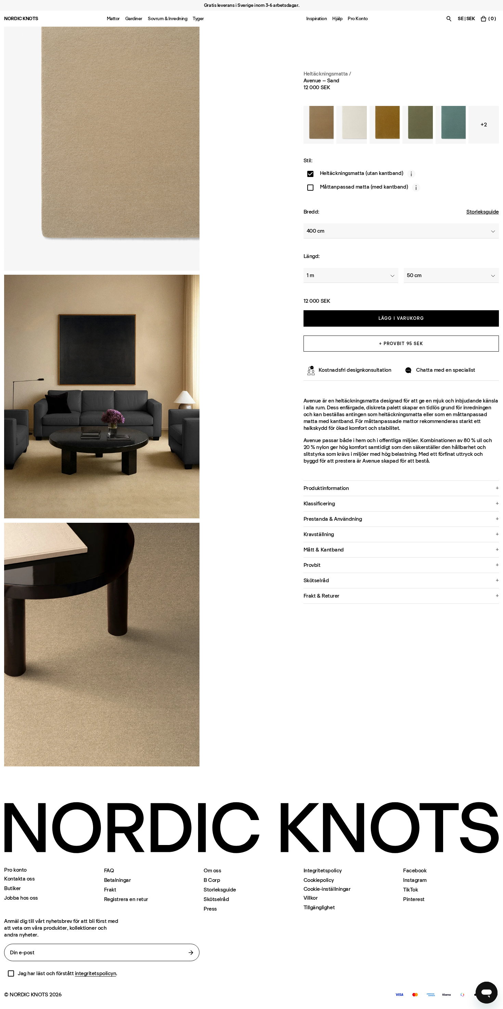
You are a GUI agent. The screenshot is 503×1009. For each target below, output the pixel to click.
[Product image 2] (101, 397)
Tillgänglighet (319, 907)
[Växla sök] (449, 19)
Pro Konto (358, 19)
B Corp (212, 880)
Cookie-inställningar (327, 889)
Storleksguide (482, 212)
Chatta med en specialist (445, 370)
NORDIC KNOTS (21, 19)
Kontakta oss (19, 878)
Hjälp (337, 19)
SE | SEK (466, 19)
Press (210, 908)
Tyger (198, 19)
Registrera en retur (126, 899)
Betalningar (117, 880)
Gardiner (133, 19)
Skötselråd (216, 899)
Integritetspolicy (323, 870)
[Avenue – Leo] (385, 125)
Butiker (12, 888)
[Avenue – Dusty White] (351, 125)
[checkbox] (310, 174)
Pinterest (414, 899)
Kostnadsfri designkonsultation (355, 370)
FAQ (109, 870)
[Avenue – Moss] (417, 125)
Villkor (311, 898)
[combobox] (401, 231)
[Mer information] (411, 174)
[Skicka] (190, 952)
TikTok (410, 889)
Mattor (113, 19)
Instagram (415, 880)
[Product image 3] (101, 645)
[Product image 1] (101, 149)
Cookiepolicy (319, 880)
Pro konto (15, 870)
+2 (484, 124)
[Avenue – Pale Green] (451, 125)
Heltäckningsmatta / (327, 73)
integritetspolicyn (95, 973)
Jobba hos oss (21, 898)
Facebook (414, 870)
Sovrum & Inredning (167, 19)
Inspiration (316, 19)
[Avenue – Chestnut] (319, 125)
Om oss (212, 870)
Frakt (110, 889)
